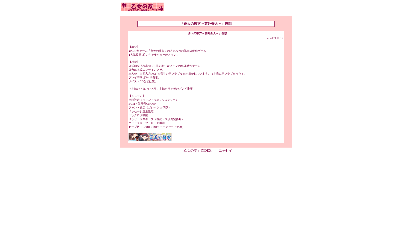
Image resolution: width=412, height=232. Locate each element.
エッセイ (225, 150)
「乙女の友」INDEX (196, 150)
